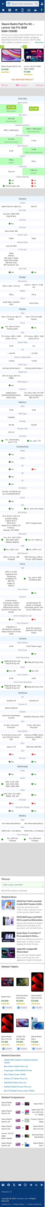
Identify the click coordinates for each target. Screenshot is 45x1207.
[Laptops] (29, 10)
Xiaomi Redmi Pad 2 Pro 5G (6, 1037)
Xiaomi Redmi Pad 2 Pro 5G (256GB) (36, 996)
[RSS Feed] (36, 1184)
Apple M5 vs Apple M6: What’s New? (27, 950)
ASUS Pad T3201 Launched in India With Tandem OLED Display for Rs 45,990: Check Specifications (30, 903)
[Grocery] (42, 10)
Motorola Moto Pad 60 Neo (22, 996)
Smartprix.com (22, 1198)
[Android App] (42, 1184)
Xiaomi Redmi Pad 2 (36, 1037)
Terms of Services (35, 1204)
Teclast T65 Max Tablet (20, 1037)
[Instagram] (25, 1184)
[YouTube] (19, 1184)
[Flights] (16, 10)
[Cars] (35, 10)
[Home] (3, 10)
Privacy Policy (19, 1204)
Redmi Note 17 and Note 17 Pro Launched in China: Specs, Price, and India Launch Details (29, 934)
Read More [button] (39, 42)
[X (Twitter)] (14, 1184)
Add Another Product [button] (22, 79)
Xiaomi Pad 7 (6, 997)
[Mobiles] (22, 10)
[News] (9, 10)
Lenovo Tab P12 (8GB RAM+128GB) (32, 67)
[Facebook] (8, 1184)
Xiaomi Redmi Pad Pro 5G (11, 66)
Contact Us (6, 1204)
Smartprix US (7, 1192)
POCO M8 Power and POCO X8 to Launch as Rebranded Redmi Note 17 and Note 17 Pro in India (29, 919)
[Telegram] (30, 1184)
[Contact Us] (3, 1184)
